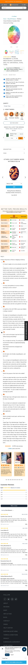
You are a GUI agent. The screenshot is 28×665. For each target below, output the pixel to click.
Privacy (6, 638)
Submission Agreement (11, 642)
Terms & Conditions (10, 635)
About (5, 603)
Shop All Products (12, 18)
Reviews (6, 606)
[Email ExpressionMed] (16, 599)
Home (4, 18)
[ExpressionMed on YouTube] (9, 599)
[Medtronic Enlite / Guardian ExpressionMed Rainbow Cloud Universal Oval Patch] (14, 34)
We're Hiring (8, 645)
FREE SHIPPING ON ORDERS (14, 1)
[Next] (16, 47)
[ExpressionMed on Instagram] (12, 599)
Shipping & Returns (10, 631)
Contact (6, 621)
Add (20, 138)
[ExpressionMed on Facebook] (5, 599)
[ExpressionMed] (14, 5)
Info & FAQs (7, 614)
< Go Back (14, 16)
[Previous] (11, 47)
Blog (5, 617)
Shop (5, 610)
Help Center (8, 628)
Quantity (5, 103)
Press (5, 624)
